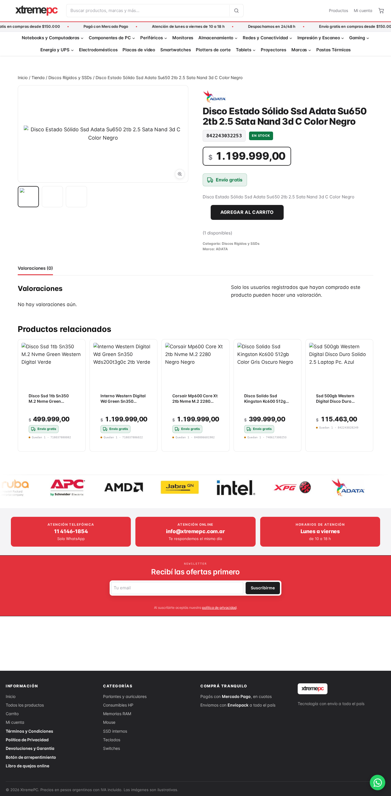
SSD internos (115, 731)
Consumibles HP (118, 705)
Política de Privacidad (27, 739)
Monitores (182, 37)
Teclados (111, 739)
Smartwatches (175, 49)
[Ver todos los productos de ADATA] (214, 96)
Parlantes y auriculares (125, 696)
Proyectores (273, 49)
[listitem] (28, 196)
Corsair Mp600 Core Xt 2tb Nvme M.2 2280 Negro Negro (195, 401)
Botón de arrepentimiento (31, 757)
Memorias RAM (117, 713)
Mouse (109, 722)
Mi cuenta (363, 10)
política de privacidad (219, 607)
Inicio (10, 696)
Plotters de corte (213, 49)
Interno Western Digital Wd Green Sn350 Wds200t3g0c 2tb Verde (123, 403)
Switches (111, 748)
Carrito (12, 713)
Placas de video (139, 49)
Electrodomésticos (98, 49)
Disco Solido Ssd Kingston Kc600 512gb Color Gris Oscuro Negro (266, 403)
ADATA (222, 249)
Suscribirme (263, 587)
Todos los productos (25, 705)
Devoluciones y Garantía (30, 748)
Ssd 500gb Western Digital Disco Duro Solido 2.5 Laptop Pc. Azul (337, 403)
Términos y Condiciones (29, 731)
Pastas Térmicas (333, 49)
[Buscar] (236, 10)
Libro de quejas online (27, 765)
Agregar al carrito (247, 212)
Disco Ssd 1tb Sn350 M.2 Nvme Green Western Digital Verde (50, 401)
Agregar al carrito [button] (334, 442)
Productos (338, 10)
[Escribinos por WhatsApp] (377, 782)
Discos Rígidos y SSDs (241, 243)
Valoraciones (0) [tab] (35, 268)
